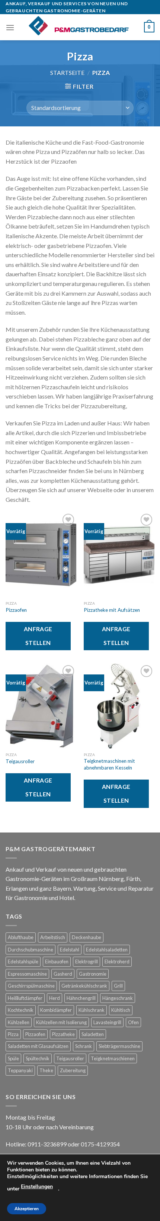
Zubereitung (73, 1070)
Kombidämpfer (56, 1010)
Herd (54, 998)
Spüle (13, 1058)
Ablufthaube (20, 937)
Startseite (67, 72)
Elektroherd (117, 961)
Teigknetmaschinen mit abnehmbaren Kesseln (109, 764)
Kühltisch (120, 1010)
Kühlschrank (92, 1010)
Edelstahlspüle (23, 961)
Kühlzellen (18, 1022)
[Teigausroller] (41, 705)
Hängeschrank (117, 998)
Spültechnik (37, 1058)
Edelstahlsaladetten (107, 950)
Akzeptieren (27, 1209)
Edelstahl (69, 950)
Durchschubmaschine (30, 950)
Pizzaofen (16, 610)
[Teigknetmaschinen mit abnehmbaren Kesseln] (119, 705)
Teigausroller (20, 761)
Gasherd (63, 974)
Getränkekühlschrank (84, 986)
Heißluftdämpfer (25, 998)
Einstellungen (37, 1186)
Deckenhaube (86, 937)
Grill (118, 986)
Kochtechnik (20, 1010)
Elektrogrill (86, 961)
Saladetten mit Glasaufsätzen (38, 1046)
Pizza (13, 1034)
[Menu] (10, 27)
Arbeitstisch (52, 937)
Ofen (133, 1022)
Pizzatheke (63, 1034)
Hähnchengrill (81, 998)
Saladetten (92, 1034)
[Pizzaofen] (41, 554)
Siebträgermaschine (119, 1046)
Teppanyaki (20, 1070)
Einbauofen (56, 961)
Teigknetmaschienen (113, 1058)
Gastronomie (92, 974)
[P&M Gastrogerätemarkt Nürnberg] (79, 27)
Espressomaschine (27, 974)
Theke (46, 1070)
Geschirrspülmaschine (31, 986)
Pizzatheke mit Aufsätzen (112, 610)
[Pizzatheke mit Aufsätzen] (119, 554)
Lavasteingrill (107, 1022)
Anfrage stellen (38, 636)
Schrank (83, 1046)
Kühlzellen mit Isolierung (61, 1022)
